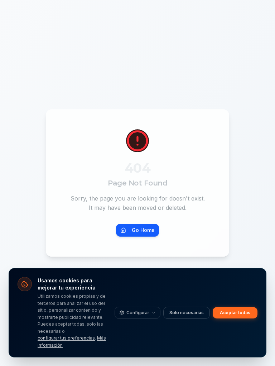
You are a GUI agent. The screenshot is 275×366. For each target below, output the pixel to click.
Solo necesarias (186, 312)
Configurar (137, 312)
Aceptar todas (235, 312)
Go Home (143, 230)
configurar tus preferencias (66, 338)
